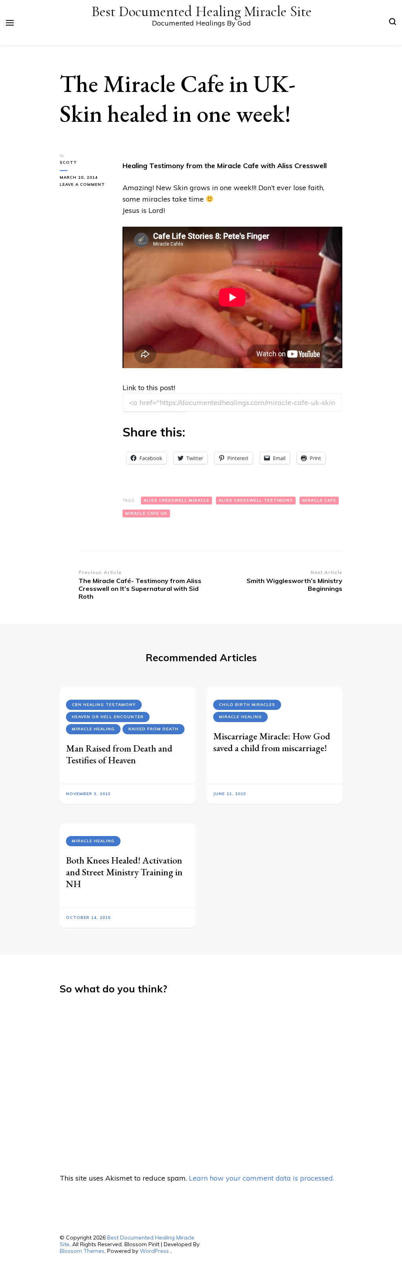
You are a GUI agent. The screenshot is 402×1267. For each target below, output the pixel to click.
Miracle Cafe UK (146, 513)
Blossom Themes (82, 1250)
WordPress (154, 1250)
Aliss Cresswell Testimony (256, 500)
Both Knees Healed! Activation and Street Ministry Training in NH (124, 872)
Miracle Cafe (319, 500)
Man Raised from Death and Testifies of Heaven (119, 754)
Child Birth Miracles (247, 704)
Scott (68, 162)
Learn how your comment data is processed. (261, 1178)
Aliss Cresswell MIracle (176, 500)
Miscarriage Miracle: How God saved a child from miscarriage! (271, 742)
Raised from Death (153, 729)
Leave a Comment (85, 185)
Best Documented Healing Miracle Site (201, 11)
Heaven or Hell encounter (108, 716)
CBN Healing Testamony (104, 704)
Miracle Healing (93, 729)
